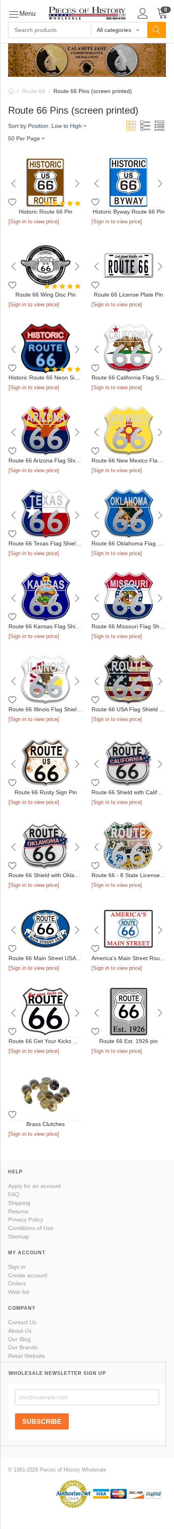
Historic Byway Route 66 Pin (129, 211)
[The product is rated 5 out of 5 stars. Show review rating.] (63, 203)
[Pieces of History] (87, 12)
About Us (20, 1331)
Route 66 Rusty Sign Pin (46, 792)
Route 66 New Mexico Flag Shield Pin (128, 460)
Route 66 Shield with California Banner (128, 792)
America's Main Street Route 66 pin (128, 958)
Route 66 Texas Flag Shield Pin (45, 543)
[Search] (156, 30)
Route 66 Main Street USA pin (45, 958)
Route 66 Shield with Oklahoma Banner (45, 875)
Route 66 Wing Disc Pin (45, 294)
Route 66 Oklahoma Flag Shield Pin (128, 543)
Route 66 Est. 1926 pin (128, 1041)
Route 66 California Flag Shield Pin (128, 377)
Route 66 (33, 91)
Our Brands (23, 1347)
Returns (18, 1211)
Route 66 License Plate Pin (128, 294)
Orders (17, 1283)
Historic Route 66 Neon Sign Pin (45, 377)
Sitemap (18, 1236)
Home (11, 91)
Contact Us (22, 1322)
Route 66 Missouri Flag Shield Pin (128, 626)
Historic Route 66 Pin (45, 211)
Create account (27, 1275)
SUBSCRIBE (42, 1421)
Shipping (19, 1203)
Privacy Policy (25, 1219)
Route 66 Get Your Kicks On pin (45, 1041)
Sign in (16, 1267)
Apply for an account (34, 1186)
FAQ (13, 1194)
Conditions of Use (30, 1228)
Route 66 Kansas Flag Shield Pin (45, 626)
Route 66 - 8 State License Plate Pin (128, 875)
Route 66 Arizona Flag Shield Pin (45, 460)
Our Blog (19, 1339)
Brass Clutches (45, 1124)
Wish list (18, 1292)
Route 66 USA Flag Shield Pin (128, 709)
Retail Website (26, 1356)
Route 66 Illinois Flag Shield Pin (45, 709)
